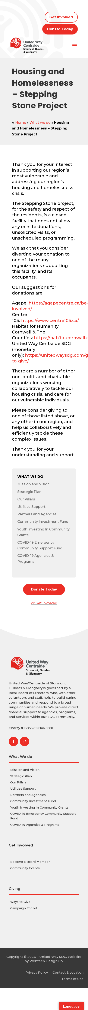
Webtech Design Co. (46, 961)
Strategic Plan (29, 492)
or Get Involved (44, 603)
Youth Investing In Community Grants (39, 807)
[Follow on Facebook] (13, 741)
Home (20, 123)
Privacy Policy (36, 972)
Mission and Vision (33, 484)
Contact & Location (68, 972)
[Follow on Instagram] (24, 741)
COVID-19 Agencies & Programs (34, 825)
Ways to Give (20, 902)
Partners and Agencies (37, 514)
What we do (40, 123)
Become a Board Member (30, 862)
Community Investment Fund (42, 522)
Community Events (25, 868)
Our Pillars (26, 499)
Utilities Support (31, 507)
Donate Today (60, 29)
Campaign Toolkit (23, 908)
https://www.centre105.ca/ (50, 320)
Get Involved (61, 17)
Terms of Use (72, 978)
